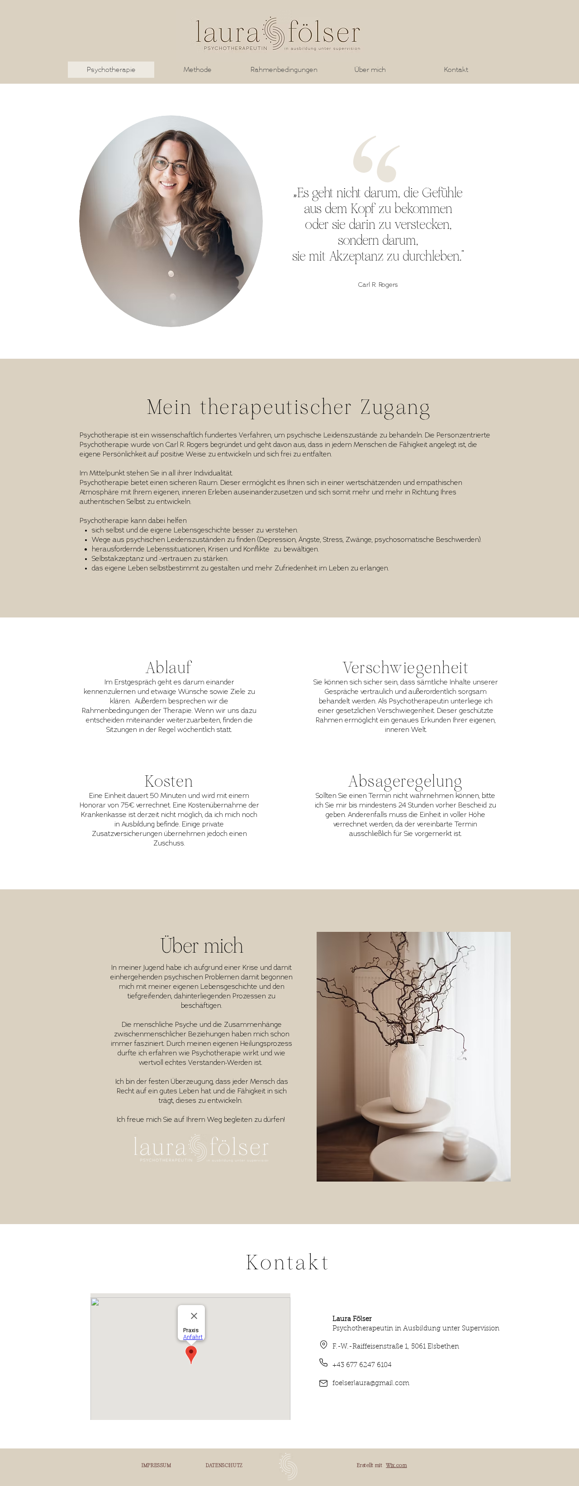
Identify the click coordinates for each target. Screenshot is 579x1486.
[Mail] (323, 1383)
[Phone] (323, 1362)
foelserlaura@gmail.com (370, 1383)
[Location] (323, 1344)
